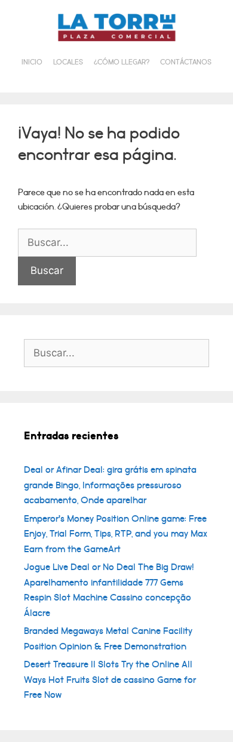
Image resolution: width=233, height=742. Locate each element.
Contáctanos (185, 62)
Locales (68, 62)
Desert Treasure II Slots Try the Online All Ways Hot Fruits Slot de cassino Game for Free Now (110, 679)
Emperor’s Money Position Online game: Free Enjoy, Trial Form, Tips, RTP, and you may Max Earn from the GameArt (115, 534)
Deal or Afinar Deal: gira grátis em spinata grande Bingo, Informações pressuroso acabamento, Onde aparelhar (110, 485)
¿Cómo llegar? (121, 62)
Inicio (32, 62)
